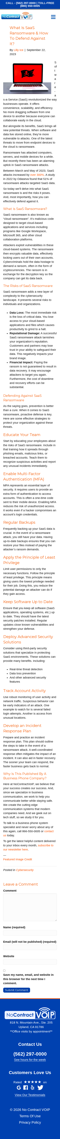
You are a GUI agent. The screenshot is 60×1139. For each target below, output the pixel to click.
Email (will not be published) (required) (29, 941)
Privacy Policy (30, 1122)
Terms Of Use (30, 1116)
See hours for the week (30, 1059)
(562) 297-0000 (26, 3)
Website (8, 956)
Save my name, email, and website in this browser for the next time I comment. (28, 979)
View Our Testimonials (30, 1095)
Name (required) (14, 927)
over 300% (37, 174)
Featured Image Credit (17, 859)
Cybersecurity (25, 870)
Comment (9, 890)
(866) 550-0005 (30, 5)
